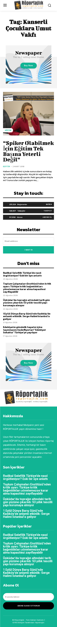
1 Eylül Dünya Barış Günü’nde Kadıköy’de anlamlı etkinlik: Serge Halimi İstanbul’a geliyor (26, 316)
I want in (28, 249)
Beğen (49, 204)
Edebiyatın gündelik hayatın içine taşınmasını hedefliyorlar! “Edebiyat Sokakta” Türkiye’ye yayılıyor (24, 329)
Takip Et (48, 210)
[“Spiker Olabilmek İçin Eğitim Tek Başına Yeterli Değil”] (28, 113)
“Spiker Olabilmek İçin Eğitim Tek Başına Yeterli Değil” (28, 151)
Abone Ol (47, 217)
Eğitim (8, 130)
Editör (6, 166)
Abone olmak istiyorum (28, 605)
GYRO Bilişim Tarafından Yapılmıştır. (28, 622)
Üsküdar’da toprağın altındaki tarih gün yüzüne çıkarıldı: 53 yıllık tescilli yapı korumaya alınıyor (26, 302)
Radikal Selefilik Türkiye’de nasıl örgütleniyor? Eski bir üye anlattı (22, 274)
